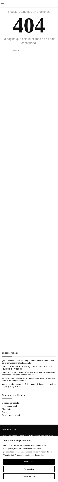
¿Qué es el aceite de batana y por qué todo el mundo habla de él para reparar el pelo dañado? (28, 361)
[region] (29, 459)
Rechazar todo (29, 476)
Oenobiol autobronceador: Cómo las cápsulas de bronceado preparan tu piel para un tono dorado (28, 373)
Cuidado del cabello (10, 403)
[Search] (54, 3)
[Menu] (3, 3)
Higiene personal (9, 406)
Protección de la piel (11, 415)
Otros (4, 412)
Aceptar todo (29, 462)
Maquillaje (6, 409)
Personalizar (29, 469)
